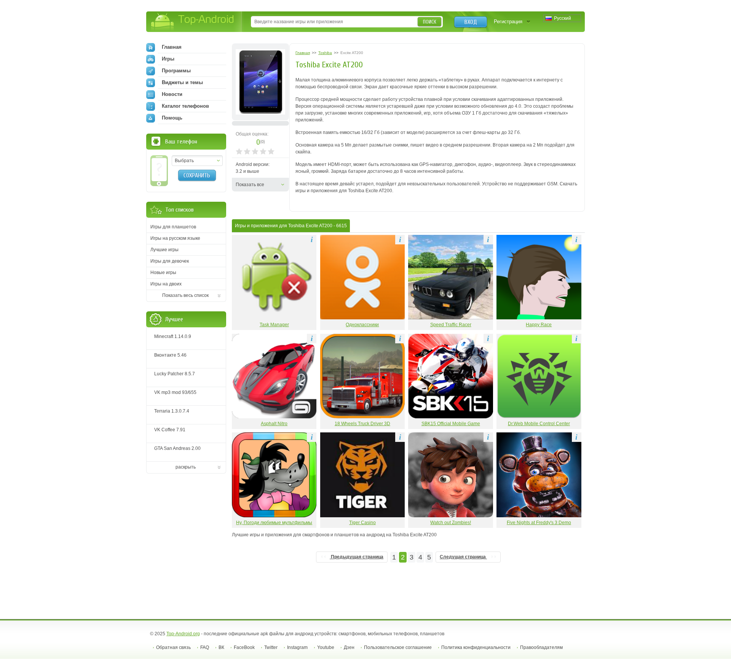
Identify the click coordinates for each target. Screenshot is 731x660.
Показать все (250, 184)
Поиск (429, 22)
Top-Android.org (183, 633)
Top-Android (193, 22)
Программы (176, 70)
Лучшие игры (164, 249)
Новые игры (163, 272)
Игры (168, 59)
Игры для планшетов (173, 227)
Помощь (172, 118)
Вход (470, 22)
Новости (172, 94)
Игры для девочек (169, 261)
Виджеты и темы (182, 82)
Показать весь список (185, 295)
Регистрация (508, 21)
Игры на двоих (166, 284)
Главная (172, 47)
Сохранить (197, 175)
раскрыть (186, 467)
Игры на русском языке (175, 238)
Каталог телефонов (185, 106)
